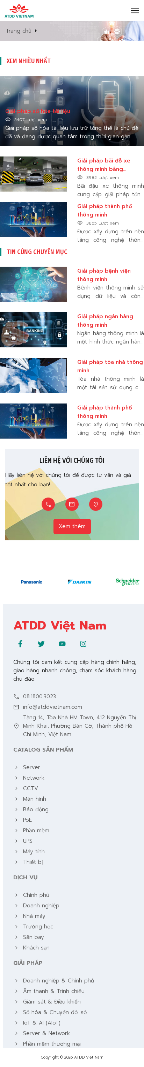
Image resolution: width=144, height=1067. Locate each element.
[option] (23, 582)
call (48, 504)
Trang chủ (18, 31)
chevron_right (16, 767)
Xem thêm (72, 526)
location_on (96, 504)
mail (72, 504)
